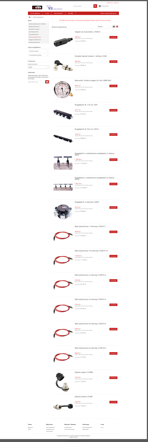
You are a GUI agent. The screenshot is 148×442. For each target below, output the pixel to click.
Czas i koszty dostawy (69, 429)
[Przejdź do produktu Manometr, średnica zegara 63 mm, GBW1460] (63, 90)
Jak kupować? (86, 429)
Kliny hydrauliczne (33, 32)
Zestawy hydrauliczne (34, 42)
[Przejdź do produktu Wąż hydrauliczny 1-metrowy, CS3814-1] (63, 236)
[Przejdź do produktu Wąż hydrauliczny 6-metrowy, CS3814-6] (63, 357)
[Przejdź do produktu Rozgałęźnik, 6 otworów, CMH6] (63, 211)
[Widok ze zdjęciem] (114, 26)
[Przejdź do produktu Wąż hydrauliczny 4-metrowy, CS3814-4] (63, 333)
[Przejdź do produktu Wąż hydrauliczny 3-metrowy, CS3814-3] (63, 309)
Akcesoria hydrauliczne (35, 37)
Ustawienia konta (50, 429)
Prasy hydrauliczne (34, 34)
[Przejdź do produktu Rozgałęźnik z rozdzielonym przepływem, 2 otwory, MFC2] (63, 163)
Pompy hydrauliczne (34, 26)
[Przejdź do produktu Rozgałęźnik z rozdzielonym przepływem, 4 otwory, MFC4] (63, 187)
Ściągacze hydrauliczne (35, 39)
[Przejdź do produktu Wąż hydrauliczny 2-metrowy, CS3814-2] (63, 284)
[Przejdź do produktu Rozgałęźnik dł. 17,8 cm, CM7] (63, 114)
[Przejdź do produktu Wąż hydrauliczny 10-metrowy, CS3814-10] (63, 260)
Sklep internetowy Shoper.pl (74, 441)
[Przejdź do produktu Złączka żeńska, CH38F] (63, 406)
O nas (102, 427)
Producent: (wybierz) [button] (34, 51)
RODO (29, 429)
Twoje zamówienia (50, 427)
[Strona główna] (47, 7)
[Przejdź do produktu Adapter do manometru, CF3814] (63, 41)
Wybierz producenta (32, 64)
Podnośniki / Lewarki (34, 29)
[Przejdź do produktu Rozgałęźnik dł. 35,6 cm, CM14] (63, 138)
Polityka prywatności (87, 427)
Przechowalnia (49, 431)
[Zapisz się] (47, 81)
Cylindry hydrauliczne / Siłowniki (37, 24)
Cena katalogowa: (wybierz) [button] (35, 55)
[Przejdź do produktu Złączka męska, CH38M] (63, 382)
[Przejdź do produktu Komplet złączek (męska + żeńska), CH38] (63, 65)
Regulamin (30, 427)
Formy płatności (68, 427)
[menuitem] (35, 13)
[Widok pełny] (117, 26)
